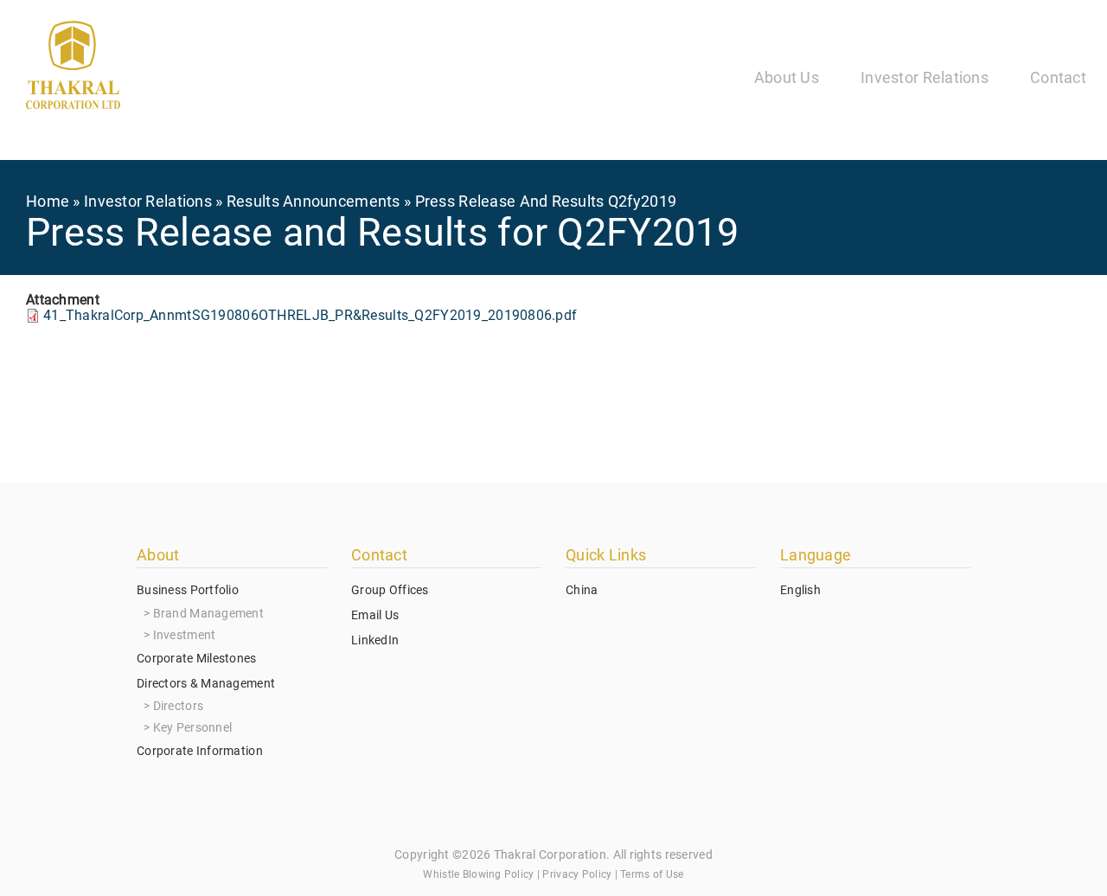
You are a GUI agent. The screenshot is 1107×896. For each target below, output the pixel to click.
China (582, 590)
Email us (375, 615)
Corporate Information (200, 751)
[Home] (73, 68)
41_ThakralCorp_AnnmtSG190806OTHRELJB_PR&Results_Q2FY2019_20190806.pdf (310, 315)
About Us (786, 77)
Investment (184, 635)
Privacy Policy (576, 874)
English (800, 590)
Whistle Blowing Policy (478, 874)
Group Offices (390, 590)
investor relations (148, 201)
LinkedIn (375, 640)
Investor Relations (925, 77)
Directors (178, 706)
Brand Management (208, 613)
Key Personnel (193, 727)
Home (47, 201)
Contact (1058, 77)
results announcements (313, 201)
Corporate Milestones (197, 658)
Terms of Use (651, 874)
